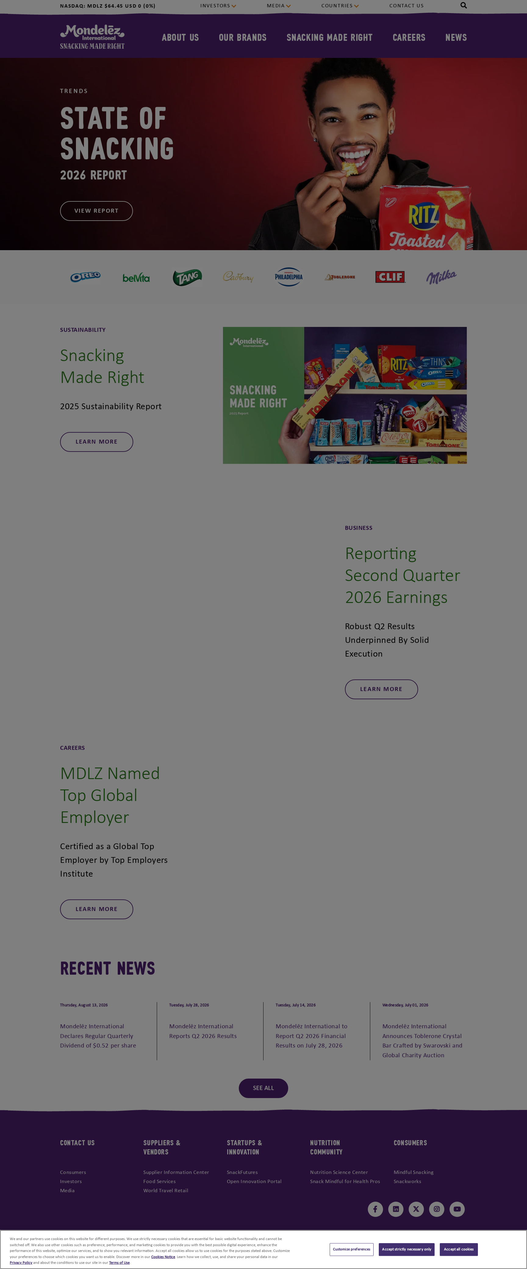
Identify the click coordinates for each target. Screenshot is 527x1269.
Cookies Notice (163, 1257)
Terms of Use (119, 1263)
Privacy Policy (21, 1263)
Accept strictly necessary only (406, 1249)
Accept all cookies (459, 1249)
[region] (263, 1249)
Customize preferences (352, 1249)
